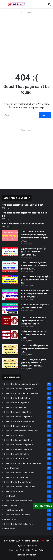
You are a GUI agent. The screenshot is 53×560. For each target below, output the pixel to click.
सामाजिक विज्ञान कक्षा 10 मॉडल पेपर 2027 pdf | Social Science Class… (34, 334)
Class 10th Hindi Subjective (17, 398)
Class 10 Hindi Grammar (15, 407)
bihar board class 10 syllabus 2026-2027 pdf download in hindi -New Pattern (35, 293)
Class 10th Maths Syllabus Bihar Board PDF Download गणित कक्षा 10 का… (34, 265)
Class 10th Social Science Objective (21, 393)
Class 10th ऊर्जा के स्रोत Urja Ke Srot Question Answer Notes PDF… (34, 348)
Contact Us (25, 550)
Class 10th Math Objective (16, 454)
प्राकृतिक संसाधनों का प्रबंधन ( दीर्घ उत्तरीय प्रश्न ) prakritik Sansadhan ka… (33, 251)
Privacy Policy (38, 550)
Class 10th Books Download (17, 514)
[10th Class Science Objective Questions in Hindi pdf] (10, 308)
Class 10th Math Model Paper (18, 500)
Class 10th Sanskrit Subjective (18, 444)
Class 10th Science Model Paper (19, 421)
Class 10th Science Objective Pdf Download (23, 224)
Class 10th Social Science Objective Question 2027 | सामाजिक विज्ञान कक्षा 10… (33, 320)
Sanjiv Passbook (11, 468)
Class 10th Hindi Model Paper (18, 482)
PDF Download (11, 505)
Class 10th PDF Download (16, 477)
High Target (9, 496)
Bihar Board (9, 528)
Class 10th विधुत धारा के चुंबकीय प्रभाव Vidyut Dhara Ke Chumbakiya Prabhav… (33, 362)
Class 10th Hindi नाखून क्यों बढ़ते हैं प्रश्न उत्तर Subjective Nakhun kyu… (35, 279)
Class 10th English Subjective (18, 416)
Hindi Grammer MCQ (13, 510)
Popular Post (10, 519)
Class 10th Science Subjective (18, 388)
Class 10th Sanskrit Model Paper (19, 486)
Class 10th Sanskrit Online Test (18, 524)
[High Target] (16, 4)
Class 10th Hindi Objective (16, 402)
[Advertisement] (26, 41)
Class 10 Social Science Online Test (21, 430)
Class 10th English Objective (17, 412)
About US (13, 550)
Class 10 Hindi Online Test (16, 458)
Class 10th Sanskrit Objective (18, 449)
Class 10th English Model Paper (19, 472)
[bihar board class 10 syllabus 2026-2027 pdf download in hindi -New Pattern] (10, 294)
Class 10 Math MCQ (13, 491)
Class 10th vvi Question (15, 435)
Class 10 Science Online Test (17, 426)
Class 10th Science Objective (18, 440)
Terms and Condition (26, 555)
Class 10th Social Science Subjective (21, 384)
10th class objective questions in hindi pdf (22, 205)
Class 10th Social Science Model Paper (22, 463)
